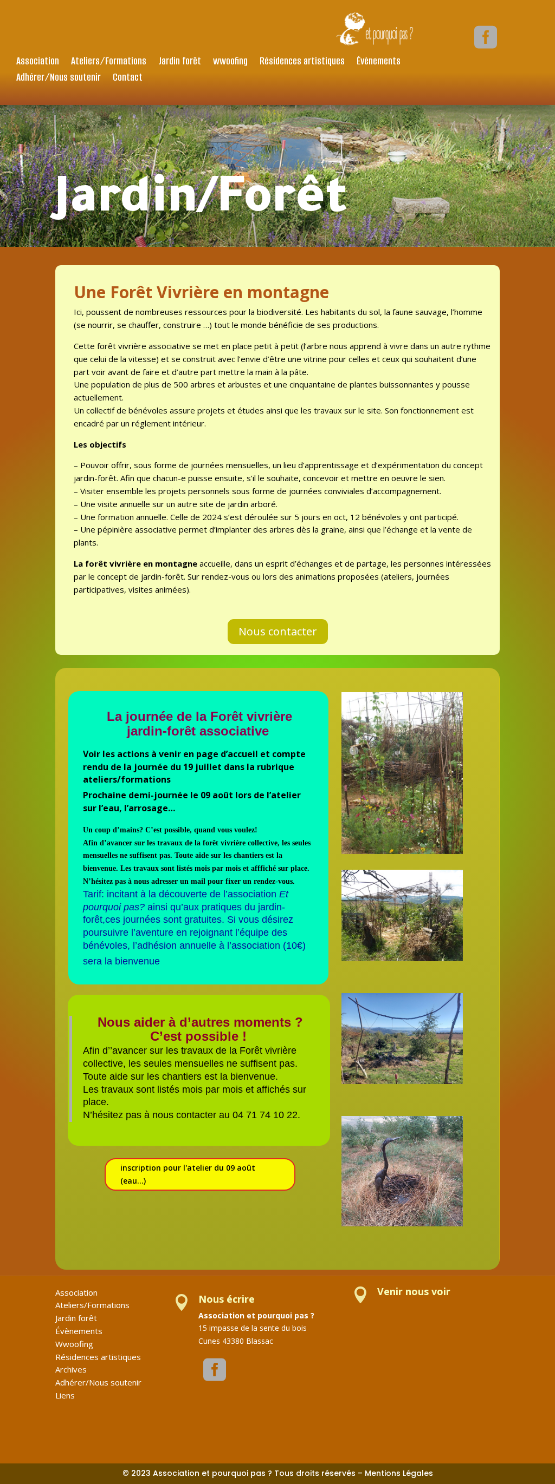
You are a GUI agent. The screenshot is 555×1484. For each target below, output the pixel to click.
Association (37, 62)
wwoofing (230, 62)
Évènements (379, 62)
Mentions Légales (399, 1473)
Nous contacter (277, 631)
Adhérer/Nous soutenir (58, 79)
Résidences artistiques (302, 62)
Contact (128, 79)
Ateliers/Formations (108, 62)
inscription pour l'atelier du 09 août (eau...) (187, 1174)
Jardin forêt (179, 62)
